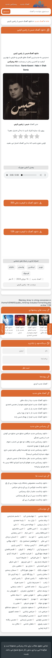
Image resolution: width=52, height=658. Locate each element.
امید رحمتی (42, 537)
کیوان (21, 549)
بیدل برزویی (42, 524)
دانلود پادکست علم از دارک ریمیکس (33, 491)
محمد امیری (42, 616)
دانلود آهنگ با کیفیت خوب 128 (24, 231)
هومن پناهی (42, 595)
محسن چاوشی (41, 620)
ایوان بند (43, 529)
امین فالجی (31, 529)
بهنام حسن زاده (27, 524)
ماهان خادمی (29, 624)
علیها (45, 557)
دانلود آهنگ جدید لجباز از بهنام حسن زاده (30, 417)
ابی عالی (44, 541)
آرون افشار (43, 545)
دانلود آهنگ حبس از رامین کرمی (31, 30)
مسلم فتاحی (42, 607)
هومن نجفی (28, 595)
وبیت (26, 654)
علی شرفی (13, 562)
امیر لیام (28, 533)
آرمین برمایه (30, 545)
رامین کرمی (17, 53)
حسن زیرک (43, 586)
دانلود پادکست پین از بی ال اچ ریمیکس (31, 495)
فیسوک (26, 273)
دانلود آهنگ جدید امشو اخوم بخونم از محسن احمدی (26, 404)
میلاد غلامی (15, 595)
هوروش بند (11, 591)
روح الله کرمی (27, 574)
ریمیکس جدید (11, 4)
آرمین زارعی (15, 545)
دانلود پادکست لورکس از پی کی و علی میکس (29, 487)
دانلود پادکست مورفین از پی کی (34, 500)
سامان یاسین (42, 574)
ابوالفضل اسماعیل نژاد (28, 541)
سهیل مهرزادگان (27, 570)
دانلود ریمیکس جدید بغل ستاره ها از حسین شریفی (27, 458)
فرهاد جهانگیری (41, 553)
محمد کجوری (14, 611)
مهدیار (33, 599)
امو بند (31, 537)
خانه (47, 21)
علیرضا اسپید (21, 557)
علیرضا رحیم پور (41, 562)
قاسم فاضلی (9, 549)
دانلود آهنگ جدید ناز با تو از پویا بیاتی (32, 413)
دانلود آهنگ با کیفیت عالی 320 (24, 203)
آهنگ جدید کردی (40, 384)
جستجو (6, 11)
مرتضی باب (42, 611)
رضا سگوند (43, 578)
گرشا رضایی (42, 628)
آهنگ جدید (24, 4)
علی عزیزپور (25, 562)
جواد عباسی (42, 516)
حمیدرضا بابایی (33, 582)
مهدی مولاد (42, 603)
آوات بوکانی (11, 541)
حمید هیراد (18, 582)
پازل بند (31, 520)
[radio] (37, 137)
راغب (45, 582)
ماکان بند (15, 624)
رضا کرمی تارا (13, 574)
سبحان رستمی (10, 570)
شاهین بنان (17, 566)
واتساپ (21, 267)
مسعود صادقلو (11, 607)
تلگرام (11, 267)
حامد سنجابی (16, 586)
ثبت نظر (26, 368)
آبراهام (30, 549)
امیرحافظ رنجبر (41, 533)
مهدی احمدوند (21, 599)
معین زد (16, 603)
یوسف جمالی (42, 591)
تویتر (41, 267)
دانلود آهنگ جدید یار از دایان (35, 408)
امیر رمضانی (16, 533)
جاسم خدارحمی (13, 516)
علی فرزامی (35, 557)
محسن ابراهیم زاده (26, 616)
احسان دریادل (10, 537)
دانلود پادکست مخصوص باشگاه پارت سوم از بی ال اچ (26, 483)
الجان (22, 537)
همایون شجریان (27, 591)
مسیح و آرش (42, 549)
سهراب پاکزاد (42, 570)
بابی (15, 524)
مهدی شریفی (29, 603)
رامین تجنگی (30, 578)
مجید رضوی (42, 624)
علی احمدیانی (42, 566)
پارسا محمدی (18, 520)
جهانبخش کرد (28, 516)
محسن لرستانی (26, 620)
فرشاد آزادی (11, 553)
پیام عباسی (43, 520)
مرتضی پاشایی (28, 611)
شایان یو (29, 566)
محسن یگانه (11, 620)
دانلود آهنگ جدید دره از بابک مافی (33, 400)
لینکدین (31, 267)
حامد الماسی (29, 586)
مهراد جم (43, 599)
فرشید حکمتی (25, 553)
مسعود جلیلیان (27, 607)
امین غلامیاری (17, 529)
